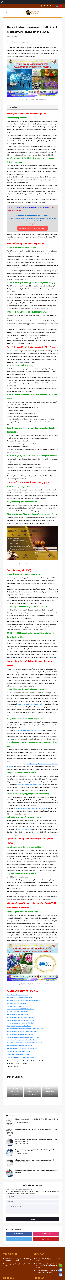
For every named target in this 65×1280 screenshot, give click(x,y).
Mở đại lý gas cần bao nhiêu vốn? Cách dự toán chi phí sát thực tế (34, 1160)
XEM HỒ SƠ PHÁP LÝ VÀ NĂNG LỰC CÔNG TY (32, 228)
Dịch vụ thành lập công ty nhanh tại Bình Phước (20, 1023)
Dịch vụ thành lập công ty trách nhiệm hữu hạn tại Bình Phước (25, 1029)
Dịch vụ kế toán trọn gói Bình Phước (17, 995)
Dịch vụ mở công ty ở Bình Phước (16, 1003)
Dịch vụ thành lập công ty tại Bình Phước (19, 1026)
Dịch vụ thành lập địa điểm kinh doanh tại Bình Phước (22, 1031)
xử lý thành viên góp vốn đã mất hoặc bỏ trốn (29, 730)
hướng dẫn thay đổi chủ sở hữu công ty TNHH (31, 704)
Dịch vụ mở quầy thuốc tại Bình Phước (18, 1012)
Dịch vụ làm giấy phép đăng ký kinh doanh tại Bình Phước (23, 1000)
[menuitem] (2, 2)
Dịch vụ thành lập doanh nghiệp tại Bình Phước (20, 1034)
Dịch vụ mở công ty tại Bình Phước (17, 1006)
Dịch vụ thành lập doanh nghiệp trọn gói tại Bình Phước (23, 1037)
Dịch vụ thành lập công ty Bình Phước (18, 1014)
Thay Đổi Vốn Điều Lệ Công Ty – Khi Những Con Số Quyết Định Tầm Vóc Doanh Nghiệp (15, 1089)
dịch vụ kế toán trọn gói (25, 829)
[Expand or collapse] (56, 107)
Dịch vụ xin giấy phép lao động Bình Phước (19, 1045)
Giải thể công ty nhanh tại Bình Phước (18, 1054)
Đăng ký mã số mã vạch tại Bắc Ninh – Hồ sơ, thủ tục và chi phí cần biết (36, 1129)
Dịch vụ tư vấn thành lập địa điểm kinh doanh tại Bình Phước (24, 1043)
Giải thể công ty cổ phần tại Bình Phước (18, 1051)
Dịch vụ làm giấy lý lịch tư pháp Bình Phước (19, 997)
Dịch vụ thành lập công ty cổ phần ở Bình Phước (21, 1017)
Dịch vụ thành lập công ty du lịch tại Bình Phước (21, 1020)
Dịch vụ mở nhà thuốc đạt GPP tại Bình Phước (20, 1009)
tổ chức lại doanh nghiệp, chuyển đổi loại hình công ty (31, 808)
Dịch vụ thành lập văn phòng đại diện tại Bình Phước (22, 1040)
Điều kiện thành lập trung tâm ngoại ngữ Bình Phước (22, 1048)
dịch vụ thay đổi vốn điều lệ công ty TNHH (30, 785)
